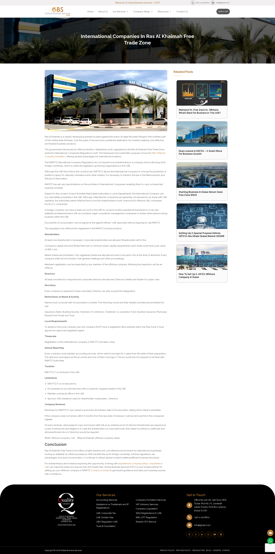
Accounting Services (106, 500)
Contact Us (182, 11)
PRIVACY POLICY (167, 550)
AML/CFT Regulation (146, 517)
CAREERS (217, 550)
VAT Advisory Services (147, 504)
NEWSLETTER (198, 550)
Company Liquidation (147, 508)
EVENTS (226, 550)
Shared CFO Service (146, 521)
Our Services (119, 11)
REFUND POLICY (183, 550)
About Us (103, 11)
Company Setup (141, 11)
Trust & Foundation (105, 526)
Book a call (223, 11)
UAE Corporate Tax (106, 513)
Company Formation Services (151, 500)
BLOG (208, 550)
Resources (163, 11)
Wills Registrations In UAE (149, 513)
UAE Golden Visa (104, 517)
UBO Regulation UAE (107, 521)
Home (90, 11)
